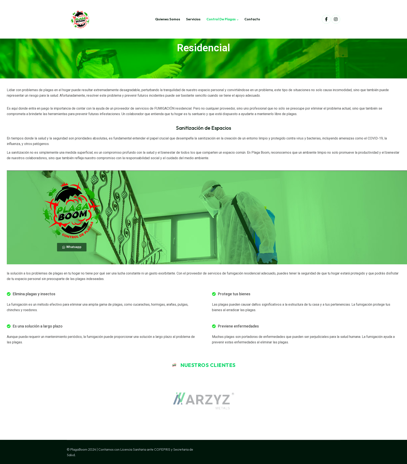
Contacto (252, 19)
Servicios (193, 19)
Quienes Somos (167, 19)
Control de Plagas (221, 19)
